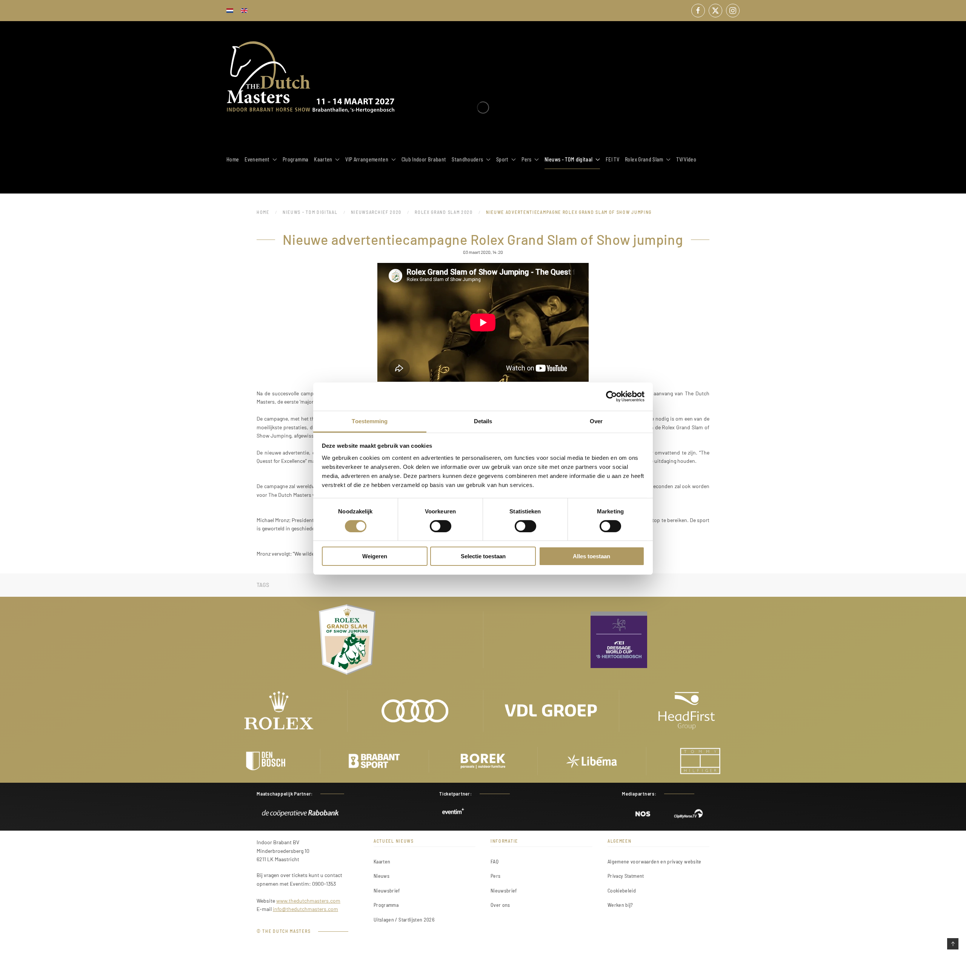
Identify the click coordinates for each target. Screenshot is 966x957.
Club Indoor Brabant (423, 159)
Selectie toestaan (483, 556)
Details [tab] (483, 421)
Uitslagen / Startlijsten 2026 (404, 919)
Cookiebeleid (622, 890)
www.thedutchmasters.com (308, 900)
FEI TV (612, 159)
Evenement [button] (257, 159)
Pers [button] (526, 159)
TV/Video (686, 159)
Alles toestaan (591, 556)
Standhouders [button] (467, 159)
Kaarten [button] (323, 159)
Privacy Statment (626, 876)
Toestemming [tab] (370, 421)
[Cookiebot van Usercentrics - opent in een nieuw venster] (611, 396)
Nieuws (381, 876)
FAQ (494, 861)
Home (232, 159)
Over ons (500, 905)
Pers (495, 876)
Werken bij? (620, 905)
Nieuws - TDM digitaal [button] (568, 159)
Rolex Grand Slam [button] (644, 159)
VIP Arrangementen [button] (366, 159)
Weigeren (374, 556)
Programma (295, 159)
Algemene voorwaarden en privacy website (654, 861)
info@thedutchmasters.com (305, 909)
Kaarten (382, 861)
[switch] (440, 526)
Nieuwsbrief (387, 890)
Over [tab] (596, 421)
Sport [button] (502, 159)
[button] (952, 943)
